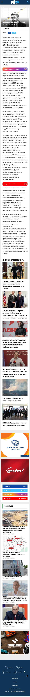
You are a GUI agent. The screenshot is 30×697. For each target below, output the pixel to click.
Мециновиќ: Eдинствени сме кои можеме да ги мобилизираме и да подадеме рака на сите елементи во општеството (14, 372)
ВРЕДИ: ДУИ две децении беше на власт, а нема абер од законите (14, 424)
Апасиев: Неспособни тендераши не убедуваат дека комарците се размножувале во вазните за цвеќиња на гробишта (14, 343)
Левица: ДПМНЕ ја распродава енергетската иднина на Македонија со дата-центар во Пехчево (13, 285)
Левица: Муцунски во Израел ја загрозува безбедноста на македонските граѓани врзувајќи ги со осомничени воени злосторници (14, 314)
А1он (7, 28)
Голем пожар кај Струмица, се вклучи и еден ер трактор (12, 399)
